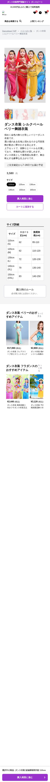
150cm (22, 190)
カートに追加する (25, 207)
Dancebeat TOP (9, 31)
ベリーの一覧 (26, 31)
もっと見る (40, 314)
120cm (22, 184)
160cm (33, 190)
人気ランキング (37, 21)
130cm (32, 184)
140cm (11, 190)
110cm (11, 184)
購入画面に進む (25, 198)
